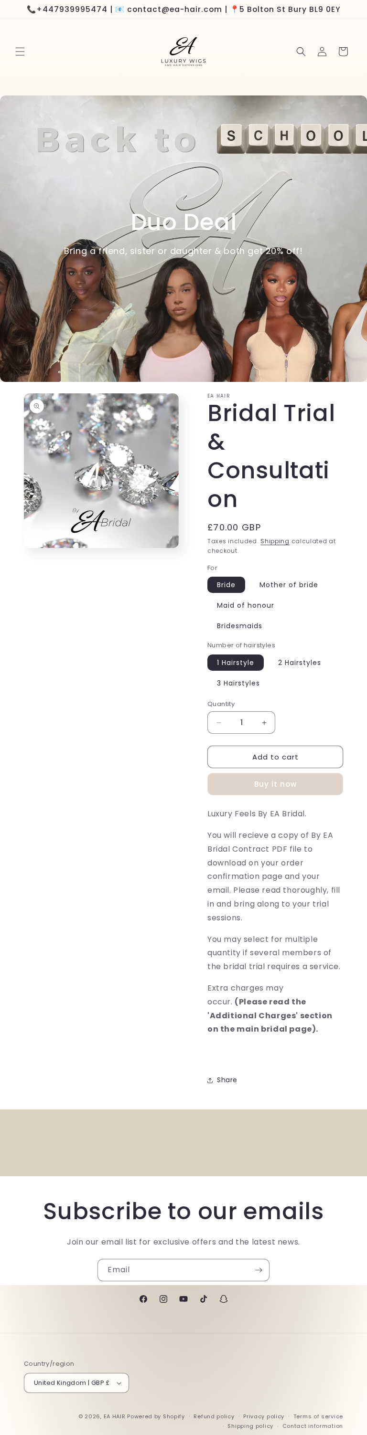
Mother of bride (288, 585)
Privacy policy (263, 1416)
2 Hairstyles (299, 662)
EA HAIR (115, 1416)
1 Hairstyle (235, 662)
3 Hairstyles (238, 683)
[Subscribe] (258, 1270)
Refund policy (214, 1416)
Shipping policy (250, 1426)
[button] (20, 51)
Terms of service (318, 1416)
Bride (226, 585)
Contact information (312, 1426)
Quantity (221, 703)
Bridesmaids (239, 626)
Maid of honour (245, 605)
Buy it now (275, 784)
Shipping (275, 541)
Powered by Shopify (156, 1416)
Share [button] (227, 1080)
